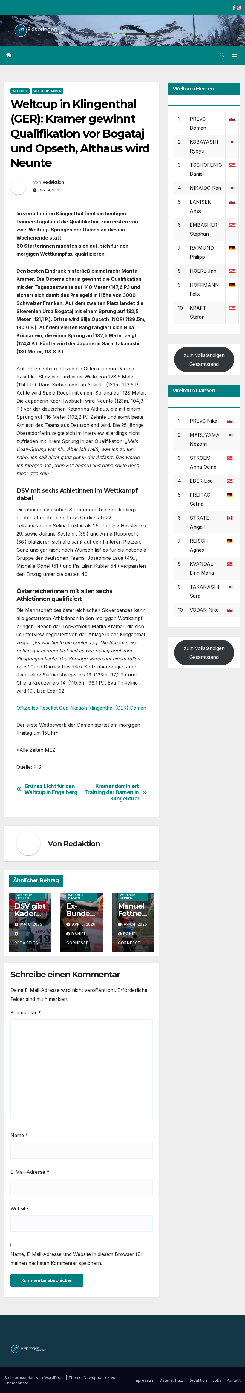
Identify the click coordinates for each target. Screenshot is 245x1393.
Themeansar (16, 1382)
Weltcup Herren (24, 896)
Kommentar (25, 1012)
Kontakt (234, 1380)
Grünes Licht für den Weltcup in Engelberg (50, 789)
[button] (222, 55)
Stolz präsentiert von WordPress (35, 1377)
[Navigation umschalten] (235, 55)
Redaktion (53, 182)
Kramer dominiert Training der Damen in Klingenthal (111, 792)
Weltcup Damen (47, 91)
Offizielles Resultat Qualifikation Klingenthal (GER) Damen (81, 708)
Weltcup (20, 91)
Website (19, 1208)
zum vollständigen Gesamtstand (204, 359)
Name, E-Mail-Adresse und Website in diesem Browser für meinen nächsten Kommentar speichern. (76, 1258)
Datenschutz (171, 1380)
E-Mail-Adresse (29, 1172)
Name (19, 1135)
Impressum (144, 1380)
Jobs (216, 1380)
